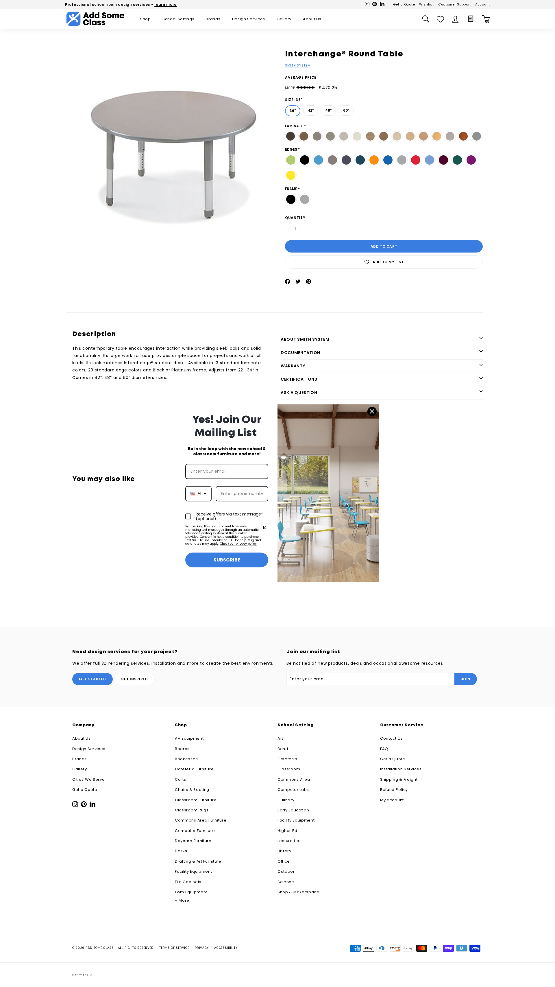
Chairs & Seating (192, 789)
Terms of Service (174, 948)
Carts (180, 779)
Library (284, 851)
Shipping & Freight (399, 779)
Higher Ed (287, 830)
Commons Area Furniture (200, 820)
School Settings (178, 19)
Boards (182, 749)
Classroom (289, 769)
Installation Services (401, 769)
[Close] (372, 411)
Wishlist (426, 4)
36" (292, 109)
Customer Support (454, 4)
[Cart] (486, 18)
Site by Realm (82, 975)
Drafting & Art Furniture (198, 861)
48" (328, 109)
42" (310, 109)
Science (286, 882)
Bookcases (186, 759)
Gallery (284, 19)
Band (283, 749)
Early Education (293, 810)
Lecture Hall (289, 841)
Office (284, 861)
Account (482, 4)
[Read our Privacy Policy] (264, 527)
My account (392, 800)
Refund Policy (394, 789)
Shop (145, 19)
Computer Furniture (195, 830)
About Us (312, 19)
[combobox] (198, 493)
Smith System (297, 65)
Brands (213, 19)
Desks (181, 851)
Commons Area (294, 779)
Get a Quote (404, 4)
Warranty (293, 366)
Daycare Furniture (193, 841)
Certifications (299, 379)
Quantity (295, 217)
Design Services (248, 19)
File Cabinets (188, 882)
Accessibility (225, 948)
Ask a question (299, 392)
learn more (165, 4)
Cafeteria (287, 759)
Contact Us (391, 738)
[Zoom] (173, 150)
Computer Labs (293, 789)
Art (280, 738)
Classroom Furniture (196, 800)
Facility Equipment (193, 871)
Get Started (92, 679)
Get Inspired (134, 679)
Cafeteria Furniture (194, 769)
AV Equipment (189, 738)
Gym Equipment (191, 892)
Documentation (300, 353)
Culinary (286, 800)
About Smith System (305, 339)
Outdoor (286, 871)
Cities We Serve (88, 779)
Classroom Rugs (192, 810)
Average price (301, 77)
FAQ (384, 749)
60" (346, 109)
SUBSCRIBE (227, 560)
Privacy (201, 948)
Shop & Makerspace (298, 892)
